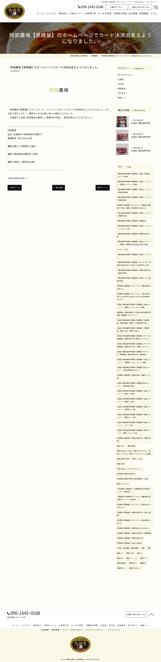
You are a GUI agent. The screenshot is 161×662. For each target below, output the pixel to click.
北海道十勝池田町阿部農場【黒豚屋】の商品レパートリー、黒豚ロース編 (134, 400)
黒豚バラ (120, 553)
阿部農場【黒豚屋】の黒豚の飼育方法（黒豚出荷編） (134, 439)
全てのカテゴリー (125, 74)
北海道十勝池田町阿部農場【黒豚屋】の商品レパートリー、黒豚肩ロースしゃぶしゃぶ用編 (134, 360)
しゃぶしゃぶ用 (122, 249)
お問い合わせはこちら (141, 7)
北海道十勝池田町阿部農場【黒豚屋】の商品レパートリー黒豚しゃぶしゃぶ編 (134, 431)
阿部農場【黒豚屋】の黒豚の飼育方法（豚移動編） (134, 533)
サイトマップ (114, 629)
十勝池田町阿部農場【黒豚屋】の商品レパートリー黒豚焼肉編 (134, 198)
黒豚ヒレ (140, 553)
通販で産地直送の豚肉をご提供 (23, 153)
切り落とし (122, 93)
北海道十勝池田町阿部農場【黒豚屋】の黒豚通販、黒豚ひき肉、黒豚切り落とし (133, 329)
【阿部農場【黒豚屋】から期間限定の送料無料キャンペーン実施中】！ (134, 490)
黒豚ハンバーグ (131, 558)
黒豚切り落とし (134, 568)
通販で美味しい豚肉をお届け (22, 161)
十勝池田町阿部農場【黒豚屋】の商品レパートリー (134, 255)
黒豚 (149, 548)
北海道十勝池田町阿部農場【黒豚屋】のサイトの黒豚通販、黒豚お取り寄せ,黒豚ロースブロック (134, 337)
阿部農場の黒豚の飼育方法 (126, 474)
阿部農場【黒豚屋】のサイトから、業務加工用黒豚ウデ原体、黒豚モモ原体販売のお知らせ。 (134, 206)
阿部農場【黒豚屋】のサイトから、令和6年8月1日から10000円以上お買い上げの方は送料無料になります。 (134, 297)
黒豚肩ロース (121, 568)
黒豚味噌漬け (121, 563)
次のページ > (102, 187)
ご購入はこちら (116, 7)
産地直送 (16, 178)
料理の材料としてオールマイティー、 (130, 469)
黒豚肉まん (133, 563)
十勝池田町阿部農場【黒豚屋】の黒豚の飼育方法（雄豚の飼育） (134, 271)
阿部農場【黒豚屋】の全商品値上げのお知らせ (133, 528)
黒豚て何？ (121, 446)
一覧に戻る (58, 187)
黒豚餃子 (143, 563)
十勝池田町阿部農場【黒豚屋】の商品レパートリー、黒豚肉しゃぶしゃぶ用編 (134, 182)
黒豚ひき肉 (130, 553)
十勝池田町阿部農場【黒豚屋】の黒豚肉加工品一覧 (134, 235)
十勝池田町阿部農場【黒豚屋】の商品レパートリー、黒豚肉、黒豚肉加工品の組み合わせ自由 (134, 242)
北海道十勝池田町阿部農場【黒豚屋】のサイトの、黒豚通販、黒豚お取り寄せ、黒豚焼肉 (133, 353)
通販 (143, 548)
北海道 (10, 178)
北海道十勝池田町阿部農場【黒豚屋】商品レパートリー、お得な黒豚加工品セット (134, 368)
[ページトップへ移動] (151, 614)
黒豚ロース (144, 558)
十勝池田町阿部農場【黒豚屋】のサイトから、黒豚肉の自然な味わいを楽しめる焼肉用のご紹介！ (134, 263)
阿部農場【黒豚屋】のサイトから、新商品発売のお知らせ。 (134, 287)
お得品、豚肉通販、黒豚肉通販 (127, 548)
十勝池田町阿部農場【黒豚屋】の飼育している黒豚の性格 (134, 279)
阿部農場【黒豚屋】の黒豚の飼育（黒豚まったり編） (134, 376)
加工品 (121, 84)
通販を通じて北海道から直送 (22, 146)
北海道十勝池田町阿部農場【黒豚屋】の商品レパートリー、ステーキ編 (134, 423)
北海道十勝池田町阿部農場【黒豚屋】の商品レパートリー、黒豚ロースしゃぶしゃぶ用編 (134, 305)
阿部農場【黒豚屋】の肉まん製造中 (129, 543)
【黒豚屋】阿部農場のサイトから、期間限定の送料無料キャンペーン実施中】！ (134, 497)
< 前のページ (14, 187)
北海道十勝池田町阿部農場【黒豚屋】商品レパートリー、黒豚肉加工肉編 (134, 384)
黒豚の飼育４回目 (123, 459)
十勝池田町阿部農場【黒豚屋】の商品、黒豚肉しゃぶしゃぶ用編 (134, 175)
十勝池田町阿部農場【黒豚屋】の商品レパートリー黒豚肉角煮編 (134, 190)
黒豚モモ (120, 558)
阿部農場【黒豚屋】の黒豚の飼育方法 (130, 538)
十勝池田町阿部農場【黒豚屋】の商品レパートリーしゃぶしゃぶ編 (134, 227)
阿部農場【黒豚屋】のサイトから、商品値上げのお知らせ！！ (134, 505)
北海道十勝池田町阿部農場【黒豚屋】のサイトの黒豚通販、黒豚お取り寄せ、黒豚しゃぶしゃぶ (134, 345)
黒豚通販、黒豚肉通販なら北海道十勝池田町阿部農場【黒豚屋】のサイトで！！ (134, 313)
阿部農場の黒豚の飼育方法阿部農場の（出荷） (133, 479)
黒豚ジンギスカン (123, 484)
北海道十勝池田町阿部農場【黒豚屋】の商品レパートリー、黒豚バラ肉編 (134, 392)
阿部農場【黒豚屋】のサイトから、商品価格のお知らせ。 (134, 521)
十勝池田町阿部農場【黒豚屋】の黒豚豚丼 (131, 221)
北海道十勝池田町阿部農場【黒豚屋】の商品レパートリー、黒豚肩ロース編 (134, 408)
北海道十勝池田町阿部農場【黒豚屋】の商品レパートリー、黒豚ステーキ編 (134, 415)
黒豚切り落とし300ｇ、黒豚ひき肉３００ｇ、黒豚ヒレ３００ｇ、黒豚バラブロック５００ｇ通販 (134, 452)
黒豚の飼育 (131, 446)
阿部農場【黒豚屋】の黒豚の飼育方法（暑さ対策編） (134, 513)
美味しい (24, 178)
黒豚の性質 (121, 464)
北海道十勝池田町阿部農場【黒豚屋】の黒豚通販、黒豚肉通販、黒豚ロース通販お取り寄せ (133, 321)
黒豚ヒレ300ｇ (137, 459)
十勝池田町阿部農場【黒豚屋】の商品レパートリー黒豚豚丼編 (134, 214)
